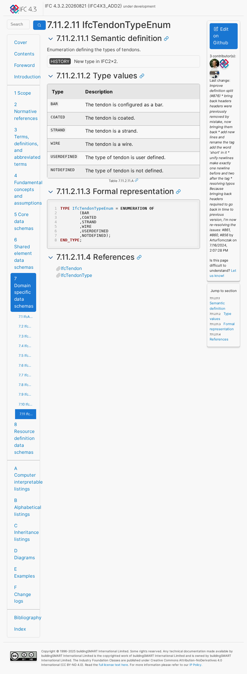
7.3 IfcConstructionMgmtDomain (27, 336)
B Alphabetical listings (25, 507)
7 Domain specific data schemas (23, 292)
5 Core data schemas (23, 221)
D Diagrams (24, 554)
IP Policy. (195, 664)
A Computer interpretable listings (25, 479)
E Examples (24, 572)
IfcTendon (71, 268)
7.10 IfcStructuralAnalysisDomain (27, 404)
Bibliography (25, 617)
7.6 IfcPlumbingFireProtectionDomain (27, 365)
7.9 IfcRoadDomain (27, 394)
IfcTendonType (76, 275)
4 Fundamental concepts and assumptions (25, 189)
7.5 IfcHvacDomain (27, 355)
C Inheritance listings (25, 532)
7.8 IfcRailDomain (27, 385)
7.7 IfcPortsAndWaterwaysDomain (27, 375)
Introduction (25, 77)
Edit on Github (221, 36)
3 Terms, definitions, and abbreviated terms (25, 147)
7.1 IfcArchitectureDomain (27, 317)
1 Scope (22, 93)
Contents (24, 54)
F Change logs (22, 594)
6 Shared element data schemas (23, 253)
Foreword (24, 65)
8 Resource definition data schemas (24, 438)
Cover (20, 42)
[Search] (39, 25)
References (219, 339)
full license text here (113, 664)
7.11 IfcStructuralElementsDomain (28, 414)
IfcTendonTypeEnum (92, 208)
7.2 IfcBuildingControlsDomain (27, 326)
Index (20, 629)
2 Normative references (25, 111)
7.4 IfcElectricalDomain (27, 346)
